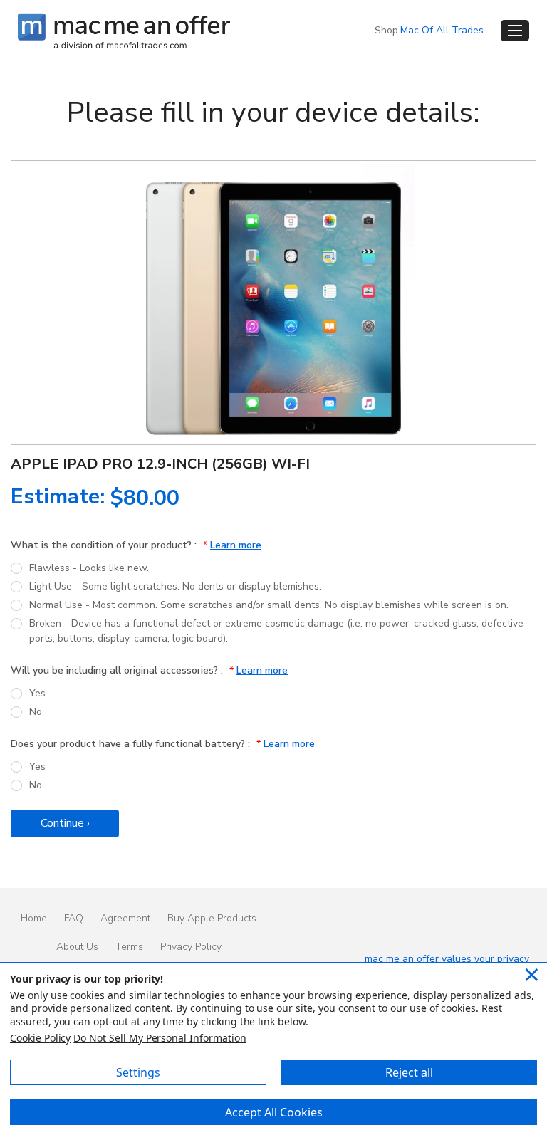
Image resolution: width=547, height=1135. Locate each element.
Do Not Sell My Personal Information (159, 1038)
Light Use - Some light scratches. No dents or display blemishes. (175, 586)
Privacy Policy (191, 946)
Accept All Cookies (274, 1112)
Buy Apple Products (211, 918)
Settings (138, 1072)
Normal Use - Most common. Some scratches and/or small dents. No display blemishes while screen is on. (269, 605)
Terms (129, 946)
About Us (77, 946)
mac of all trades (442, 30)
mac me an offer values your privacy (447, 959)
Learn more (235, 545)
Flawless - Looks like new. (89, 568)
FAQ (73, 918)
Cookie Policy (40, 1038)
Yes (37, 693)
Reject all (409, 1072)
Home (34, 918)
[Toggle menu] (515, 30)
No (35, 711)
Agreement (125, 918)
